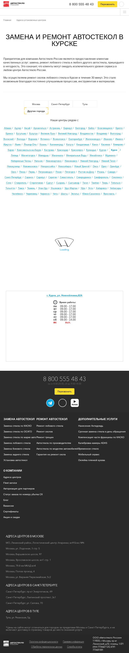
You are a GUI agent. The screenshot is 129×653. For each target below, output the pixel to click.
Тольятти (10, 188)
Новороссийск (48, 166)
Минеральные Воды (76, 155)
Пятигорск (70, 172)
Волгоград (115, 133)
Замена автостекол (19, 419)
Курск (114, 150)
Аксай (27, 128)
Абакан (7, 128)
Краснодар (62, 150)
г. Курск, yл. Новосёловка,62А (64, 295)
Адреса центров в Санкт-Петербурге (31, 585)
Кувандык (91, 150)
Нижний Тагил (108, 161)
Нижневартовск (53, 161)
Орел (104, 166)
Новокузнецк (13, 166)
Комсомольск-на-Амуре (29, 150)
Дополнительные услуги (97, 419)
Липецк (14, 155)
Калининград (56, 144)
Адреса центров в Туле (22, 611)
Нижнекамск (71, 161)
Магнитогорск (28, 155)
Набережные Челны (21, 161)
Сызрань (60, 183)
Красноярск (77, 150)
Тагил (85, 183)
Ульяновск (56, 188)
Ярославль (109, 194)
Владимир (102, 133)
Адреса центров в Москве (25, 536)
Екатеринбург (75, 139)
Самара (111, 172)
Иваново (108, 139)
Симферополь (101, 177)
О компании (12, 470)
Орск (13, 172)
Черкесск (45, 194)
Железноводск (92, 139)
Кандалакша (82, 144)
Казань (43, 144)
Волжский (9, 139)
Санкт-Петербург (60, 104)
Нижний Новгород (89, 161)
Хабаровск (101, 188)
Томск (21, 188)
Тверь (105, 183)
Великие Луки (48, 133)
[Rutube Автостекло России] (77, 406)
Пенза (22, 172)
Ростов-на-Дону (86, 172)
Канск (95, 144)
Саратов (52, 177)
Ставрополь (20, 183)
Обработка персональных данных (46, 646)
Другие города (36, 111)
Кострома (49, 150)
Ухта (90, 188)
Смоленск (117, 177)
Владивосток (86, 133)
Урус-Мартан (70, 188)
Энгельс (75, 194)
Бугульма (21, 133)
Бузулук (33, 133)
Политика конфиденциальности (43, 641)
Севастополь (66, 177)
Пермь (32, 172)
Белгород (80, 128)
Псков (59, 172)
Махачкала (57, 155)
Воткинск (45, 139)
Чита (55, 194)
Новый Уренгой (82, 166)
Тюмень (31, 188)
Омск (95, 166)
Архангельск (39, 128)
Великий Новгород (67, 133)
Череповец (31, 194)
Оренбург (114, 166)
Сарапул (40, 177)
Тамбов (95, 183)
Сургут (49, 183)
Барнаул (67, 128)
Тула (85, 104)
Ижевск (119, 139)
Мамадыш (43, 155)
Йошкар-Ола (30, 144)
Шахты (64, 194)
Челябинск (17, 194)
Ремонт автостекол (51, 419)
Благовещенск (105, 128)
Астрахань (55, 128)
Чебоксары (115, 188)
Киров (11, 150)
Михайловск (96, 155)
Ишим (18, 144)
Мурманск (110, 155)
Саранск (29, 177)
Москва (36, 104)
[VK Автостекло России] (62, 403)
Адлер (17, 128)
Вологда (21, 139)
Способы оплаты (74, 646)
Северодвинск (83, 177)
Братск (119, 128)
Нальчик (38, 161)
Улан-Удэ (43, 188)
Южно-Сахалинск (91, 194)
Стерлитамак (36, 183)
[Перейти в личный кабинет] (121, 4)
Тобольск (115, 183)
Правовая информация (73, 641)
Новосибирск (64, 166)
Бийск (91, 128)
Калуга (69, 144)
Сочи (8, 183)
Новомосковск (30, 166)
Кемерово (118, 144)
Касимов (105, 144)
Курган (102, 150)
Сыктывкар (73, 183)
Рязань (100, 172)
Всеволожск (59, 139)
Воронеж (32, 139)
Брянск (9, 133)
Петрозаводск (45, 172)
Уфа (83, 188)
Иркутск (8, 144)
